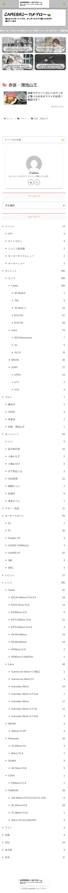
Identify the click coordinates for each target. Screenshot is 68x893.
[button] (61, 140)
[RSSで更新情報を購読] (37, 182)
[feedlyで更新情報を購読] (31, 182)
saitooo (35, 173)
